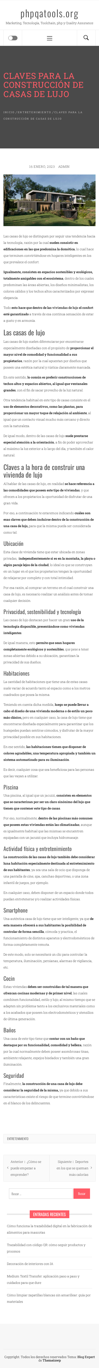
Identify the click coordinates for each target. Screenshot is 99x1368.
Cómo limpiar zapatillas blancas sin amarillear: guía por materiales (49, 1298)
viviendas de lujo (65, 307)
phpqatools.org (49, 13)
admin (64, 166)
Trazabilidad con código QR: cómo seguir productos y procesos (46, 1248)
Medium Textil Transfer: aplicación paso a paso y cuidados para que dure (43, 1279)
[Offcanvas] (12, 38)
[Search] (86, 38)
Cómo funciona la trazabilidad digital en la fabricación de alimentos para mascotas (49, 1229)
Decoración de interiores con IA (30, 1264)
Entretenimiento (17, 1138)
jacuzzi (50, 795)
